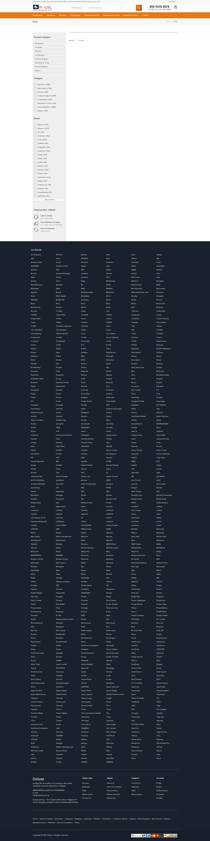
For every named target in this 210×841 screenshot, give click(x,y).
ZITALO (34, 762)
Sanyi (33, 649)
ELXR (83, 379)
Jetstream (60, 480)
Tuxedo (59, 721)
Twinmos (110, 721)
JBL (132, 476)
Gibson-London (37, 420)
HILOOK (109, 446)
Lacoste (109, 506)
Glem (108, 420)
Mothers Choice (37, 559)
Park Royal (135, 589)
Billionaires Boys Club (139, 292)
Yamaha (59, 754)
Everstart (110, 390)
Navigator (60, 566)
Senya (83, 657)
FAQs (84, 790)
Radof (83, 619)
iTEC (58, 473)
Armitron (84, 273)
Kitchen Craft (111, 499)
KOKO (133, 503)
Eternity (84, 386)
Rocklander (60, 634)
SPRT (158, 679)
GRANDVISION (162, 424)
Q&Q (83, 615)
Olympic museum (63, 582)
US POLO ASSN (137, 724)
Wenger (59, 743)
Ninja (58, 574)
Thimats (59, 706)
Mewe (58, 548)
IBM (57, 461)
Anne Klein (160, 266)
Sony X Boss (36, 679)
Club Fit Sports (62, 333)
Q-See (58, 615)
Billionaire (110, 292)
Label (83, 506)
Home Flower (136, 450)
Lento (133, 514)
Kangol (134, 488)
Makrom (109, 533)
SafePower (135, 642)
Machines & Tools (111, 15)
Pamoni (59, 589)
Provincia (59, 612)
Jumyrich (109, 484)
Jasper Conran (112, 476)
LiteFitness (60, 521)
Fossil (58, 401)
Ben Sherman (136, 288)
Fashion (109, 394)
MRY (158, 559)
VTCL (158, 736)
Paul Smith (60, 593)
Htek (83, 458)
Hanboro (159, 431)
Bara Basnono (36, 285)
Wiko (83, 747)
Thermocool (36, 706)
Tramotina (85, 717)
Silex (158, 660)
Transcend (135, 717)
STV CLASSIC (136, 683)
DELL (83, 356)
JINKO (108, 480)
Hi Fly (158, 442)
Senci (33, 657)
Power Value (161, 604)
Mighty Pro (85, 551)
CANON (34, 315)
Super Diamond (112, 687)
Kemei (83, 495)
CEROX (109, 322)
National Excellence (139, 563)
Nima (33, 574)
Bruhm (83, 307)
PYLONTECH (161, 612)
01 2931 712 (153, 9)
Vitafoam (35, 736)
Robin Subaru (86, 630)
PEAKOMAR (85, 593)
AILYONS (84, 258)
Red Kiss (134, 623)
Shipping (78, 819)
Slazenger (110, 668)
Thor (108, 706)
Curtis (108, 341)
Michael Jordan (112, 548)
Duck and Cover (137, 367)
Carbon (109, 315)
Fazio (133, 394)
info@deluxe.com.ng (41, 795)
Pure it (133, 612)
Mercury (34, 548)
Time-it (59, 709)
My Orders (59, 819)
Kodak (108, 503)
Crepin (159, 337)
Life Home (135, 518)
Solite (33, 675)
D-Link (108, 345)
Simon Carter (61, 664)
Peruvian (34, 597)
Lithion (83, 521)
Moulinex (109, 559)
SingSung (135, 664)
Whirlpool (35, 747)
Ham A (134, 431)
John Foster (136, 480)
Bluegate (160, 296)
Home (168, 21)
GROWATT (85, 427)
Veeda (159, 728)
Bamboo (134, 281)
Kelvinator (35, 495)
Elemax (84, 375)
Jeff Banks (160, 476)
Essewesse (60, 386)
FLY (32, 401)
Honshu (84, 454)
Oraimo (159, 582)
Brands (167, 819)
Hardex (34, 439)
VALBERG (85, 728)
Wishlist (159, 798)
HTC (57, 458)
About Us (110, 783)
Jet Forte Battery (37, 480)
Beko (58, 288)
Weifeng (159, 739)
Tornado (134, 713)
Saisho (33, 645)
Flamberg (135, 397)
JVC (57, 488)
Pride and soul (112, 608)
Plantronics (160, 600)
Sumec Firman (162, 683)
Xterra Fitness (136, 751)
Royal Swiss (35, 642)
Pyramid (34, 615)
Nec (82, 566)
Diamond (110, 360)
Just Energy (35, 488)
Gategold (85, 412)
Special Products (39, 822)
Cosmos (134, 337)
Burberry (159, 307)
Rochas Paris (136, 630)
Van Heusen (111, 728)
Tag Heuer (160, 694)
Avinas (33, 281)
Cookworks (35, 337)
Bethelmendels (87, 292)
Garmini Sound (37, 412)
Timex (83, 709)
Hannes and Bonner (64, 435)
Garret (58, 412)
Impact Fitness (87, 465)
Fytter (83, 409)
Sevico (33, 660)
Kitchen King (161, 499)
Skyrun (33, 668)
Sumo (33, 687)
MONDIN (59, 555)
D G (82, 345)
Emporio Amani (62, 382)
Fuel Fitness (35, 409)
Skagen (159, 664)
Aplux (108, 270)
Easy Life (84, 371)
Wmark (159, 747)
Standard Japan (62, 683)
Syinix (133, 694)
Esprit (33, 386)
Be (82, 285)
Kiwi (57, 503)
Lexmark (59, 518)
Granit (33, 427)
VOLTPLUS (110, 736)
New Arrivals (157, 819)
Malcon (134, 533)
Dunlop (159, 367)
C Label (59, 311)
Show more (49, 199)
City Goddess (61, 330)
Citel (133, 326)
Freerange (160, 401)
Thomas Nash (86, 706)
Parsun (159, 589)
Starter (84, 683)
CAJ (107, 311)
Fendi (33, 397)
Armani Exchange (63, 273)
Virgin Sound (161, 732)
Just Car (134, 484)
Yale (32, 754)
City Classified (36, 330)
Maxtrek (34, 544)
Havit (133, 439)
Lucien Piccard (112, 525)
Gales (133, 409)
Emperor (34, 382)
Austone (84, 277)
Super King (160, 687)
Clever (108, 330)
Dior (57, 364)
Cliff (133, 330)
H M (57, 431)
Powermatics (36, 608)
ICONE (108, 461)
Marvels (109, 536)
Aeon (58, 258)
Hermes (59, 442)
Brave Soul (160, 303)
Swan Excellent (162, 690)
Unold (58, 724)
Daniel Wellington (163, 349)
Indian (158, 465)
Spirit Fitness (136, 679)
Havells (109, 439)
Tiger (158, 706)
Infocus (84, 469)
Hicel (33, 446)
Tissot (108, 709)
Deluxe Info (111, 798)
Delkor (58, 356)
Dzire (58, 371)
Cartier (109, 318)
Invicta (159, 469)
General (159, 412)
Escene (159, 382)
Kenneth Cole (136, 495)
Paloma (34, 589)
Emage (109, 379)
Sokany (109, 672)
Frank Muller (111, 401)
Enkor (83, 382)
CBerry (58, 322)
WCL (108, 739)
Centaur (84, 322)
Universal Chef (36, 724)
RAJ (107, 619)
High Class (60, 446)
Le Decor (109, 510)
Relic (33, 627)
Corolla (59, 337)
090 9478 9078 (159, 6)
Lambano (35, 510)
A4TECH (59, 255)
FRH (107, 405)
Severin (159, 657)
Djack (108, 364)
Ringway (159, 627)
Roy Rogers (110, 638)
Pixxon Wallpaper (138, 600)
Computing (75, 15)
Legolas (59, 514)
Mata (83, 540)
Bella (83, 288)
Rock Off (159, 630)
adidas (159, 255)
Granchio (109, 424)
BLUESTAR (60, 300)
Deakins (84, 352)
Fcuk (158, 394)
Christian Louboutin (63, 326)
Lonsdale (135, 521)
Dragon (59, 367)
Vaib (58, 728)
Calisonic (135, 311)
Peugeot (59, 597)
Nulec (158, 574)
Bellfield (109, 288)
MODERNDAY (36, 555)
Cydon (33, 345)
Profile (158, 783)
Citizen (159, 326)
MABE (108, 529)
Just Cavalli (160, 484)
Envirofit (109, 382)
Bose (33, 303)
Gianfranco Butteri (138, 416)
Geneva (84, 416)
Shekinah (84, 660)
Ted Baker (135, 702)
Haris (58, 439)
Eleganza (60, 375)
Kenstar (34, 499)
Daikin (58, 349)
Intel (133, 469)
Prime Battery (161, 608)
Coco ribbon (111, 333)
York (158, 754)
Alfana (134, 258)
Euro (108, 386)
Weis (33, 743)
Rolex (83, 634)
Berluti (58, 292)
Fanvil (58, 394)
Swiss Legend (86, 694)
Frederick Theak (137, 401)
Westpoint (135, 743)
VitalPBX (59, 736)
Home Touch (161, 450)
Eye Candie (135, 390)
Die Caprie (135, 360)
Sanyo (58, 649)
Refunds (51, 822)
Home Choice (111, 450)
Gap (158, 409)
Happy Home (111, 435)
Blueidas (34, 300)
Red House (110, 623)
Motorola (84, 559)
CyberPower (161, 341)
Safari (108, 642)
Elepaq (109, 375)
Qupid (33, 619)
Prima (133, 608)
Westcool (110, 743)
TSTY (33, 721)
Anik (108, 266)
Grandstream (136, 424)
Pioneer (59, 600)
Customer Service (120, 819)
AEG (32, 258)
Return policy (87, 794)
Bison (33, 296)
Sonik (108, 675)
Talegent (34, 698)
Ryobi (83, 642)
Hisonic (159, 446)
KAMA (108, 488)
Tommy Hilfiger (37, 713)
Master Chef (161, 536)
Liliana (159, 518)
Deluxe (134, 356)
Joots (158, 480)
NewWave (35, 570)
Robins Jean (111, 630)
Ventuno (34, 732)
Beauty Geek (136, 285)
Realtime (59, 623)
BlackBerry (85, 296)
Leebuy (159, 510)
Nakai (83, 563)
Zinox (158, 758)
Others (145, 15)
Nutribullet (85, 578)
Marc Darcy (35, 536)
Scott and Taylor (37, 653)
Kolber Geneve (162, 503)
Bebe (158, 285)
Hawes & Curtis (162, 439)
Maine (33, 533)
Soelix (83, 672)
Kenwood (60, 499)
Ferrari (58, 397)
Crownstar (85, 341)
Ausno (58, 277)
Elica (133, 375)
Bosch (133, 300)
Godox (33, 424)
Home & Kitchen (131, 15)
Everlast (59, 390)
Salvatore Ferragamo (89, 645)
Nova (133, 574)
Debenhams (111, 352)
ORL (57, 585)
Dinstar (34, 364)
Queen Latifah (162, 615)
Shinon (134, 660)
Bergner (34, 292)
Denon (159, 356)
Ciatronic (84, 326)
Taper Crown (86, 698)
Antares (34, 270)
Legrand (84, 514)
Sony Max (160, 675)
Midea (58, 551)
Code (133, 333)
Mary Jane (135, 536)
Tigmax (34, 709)
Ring (133, 627)
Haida (108, 431)
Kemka (109, 495)
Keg (157, 491)
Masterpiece (36, 540)
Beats (108, 285)
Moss (158, 555)
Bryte (108, 307)
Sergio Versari (137, 657)
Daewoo (159, 345)
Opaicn (109, 582)
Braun (133, 303)
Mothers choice (62, 559)
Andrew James (62, 266)
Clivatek (159, 330)
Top (107, 713)
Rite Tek (34, 630)
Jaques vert (85, 476)
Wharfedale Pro (163, 743)
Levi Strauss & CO (38, 518)
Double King (35, 367)
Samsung (110, 645)
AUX (108, 277)
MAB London (86, 529)
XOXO (83, 751)
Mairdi (58, 533)
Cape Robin (60, 315)
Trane (108, 717)
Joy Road (59, 484)
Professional (36, 612)
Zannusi (59, 758)
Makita (83, 533)
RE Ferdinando (37, 623)
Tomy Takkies (61, 713)
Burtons (34, 311)
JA (107, 473)
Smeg (158, 668)
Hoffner (59, 450)
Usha (158, 724)
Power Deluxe (136, 604)
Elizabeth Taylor (37, 379)
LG (82, 518)
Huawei (109, 458)
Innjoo (108, 469)
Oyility (133, 585)
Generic (34, 416)
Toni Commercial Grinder (91, 713)
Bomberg (84, 300)
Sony (133, 675)
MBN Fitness (111, 544)
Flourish (159, 397)
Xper (108, 751)
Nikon (158, 570)
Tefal (158, 702)
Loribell (33, 525)
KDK (82, 491)
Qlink (108, 615)
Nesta (108, 566)
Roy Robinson (86, 638)
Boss (58, 303)
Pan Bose (85, 589)
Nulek (33, 578)
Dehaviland (135, 352)
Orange (34, 585)
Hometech (35, 454)
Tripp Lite (160, 717)
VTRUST (34, 739)
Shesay (109, 660)
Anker (133, 266)
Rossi (133, 634)
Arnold (109, 273)
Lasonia (84, 510)
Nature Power (162, 563)
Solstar (84, 675)
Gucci (158, 427)
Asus (158, 273)
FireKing (84, 397)
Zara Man (110, 758)
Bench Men (160, 288)
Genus (108, 416)
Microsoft (34, 551)
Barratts (59, 285)
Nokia (83, 574)
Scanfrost (135, 649)
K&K (82, 488)
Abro (108, 255)
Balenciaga (110, 281)
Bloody (134, 296)
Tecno (108, 702)
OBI (157, 578)
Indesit (134, 465)
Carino (159, 315)
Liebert (109, 518)
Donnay (159, 364)
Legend (34, 514)
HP (32, 458)
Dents (33, 360)
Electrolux (160, 371)
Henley (33, 442)
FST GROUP (161, 405)
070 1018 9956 (165, 9)
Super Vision (86, 690)
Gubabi (134, 427)
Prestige (84, 608)
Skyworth (85, 668)
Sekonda (160, 653)
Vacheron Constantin (39, 728)
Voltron (134, 736)
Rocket (33, 634)
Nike (133, 570)
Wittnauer (135, 747)
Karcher (159, 488)
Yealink (84, 754)
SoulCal (59, 679)
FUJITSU (59, 409)
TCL (157, 698)
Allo (157, 258)
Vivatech (84, 736)
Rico (108, 627)
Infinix (58, 469)
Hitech (33, 450)
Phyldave (160, 597)
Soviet (108, 679)
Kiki (82, 499)
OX (107, 585)
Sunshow (59, 687)
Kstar (33, 506)
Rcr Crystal (160, 619)
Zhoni (133, 758)
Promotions (106, 819)
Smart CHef (136, 668)
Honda (58, 454)
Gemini (134, 412)
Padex (159, 585)
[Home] (42, 7)
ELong (58, 379)
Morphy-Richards (138, 555)
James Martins (36, 476)
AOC (58, 270)
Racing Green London (64, 619)
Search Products (46, 819)
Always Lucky (36, 262)
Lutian (158, 525)
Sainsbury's (160, 642)
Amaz (58, 262)
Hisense (134, 446)
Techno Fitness (37, 702)
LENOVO (109, 514)
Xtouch (159, 751)
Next (58, 570)
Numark (59, 578)
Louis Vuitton (61, 525)
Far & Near (85, 394)
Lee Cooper (136, 510)
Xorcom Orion (61, 751)
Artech (134, 273)
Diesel (158, 360)
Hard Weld (160, 435)
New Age (135, 566)
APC (83, 270)
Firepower (110, 397)
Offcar (33, 582)
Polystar (84, 604)
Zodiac (59, 762)
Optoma (134, 582)
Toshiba (159, 713)
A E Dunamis (36, 255)
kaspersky (60, 491)
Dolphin (134, 364)
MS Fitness (35, 563)
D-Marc (134, 345)
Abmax (84, 255)
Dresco (84, 367)
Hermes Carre (86, 442)
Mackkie (134, 529)
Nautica (34, 566)
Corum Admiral (112, 337)
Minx (108, 551)
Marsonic (84, 536)
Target (109, 698)
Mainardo (160, 529)
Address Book (162, 790)
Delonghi (109, 356)
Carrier (58, 318)
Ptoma (84, 612)
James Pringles (62, 476)
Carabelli (84, 315)
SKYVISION (60, 668)
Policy (77, 822)
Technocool (60, 702)
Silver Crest (35, 664)
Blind (108, 296)
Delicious (34, 356)
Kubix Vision (61, 506)
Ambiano (110, 262)
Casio (33, 322)
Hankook (34, 435)
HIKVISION (85, 446)
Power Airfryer (112, 604)
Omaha (84, 582)
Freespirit (34, 405)
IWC (83, 473)
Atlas (33, 277)
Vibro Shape (111, 732)
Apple (133, 270)
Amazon (84, 262)
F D (157, 390)
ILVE (158, 461)
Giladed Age (61, 420)
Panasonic (110, 589)
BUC (133, 307)
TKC (133, 709)
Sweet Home (61, 694)
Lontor (159, 521)
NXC (108, 578)
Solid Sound (161, 672)
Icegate (84, 461)
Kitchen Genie (136, 499)
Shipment (86, 787)
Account (85, 783)
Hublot (134, 458)
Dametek (135, 349)
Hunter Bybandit (37, 461)
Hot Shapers (111, 454)
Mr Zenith (135, 559)
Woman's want (37, 751)
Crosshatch (60, 341)
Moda (158, 551)
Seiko (133, 653)
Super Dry (135, 687)
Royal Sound (161, 638)
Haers (83, 431)
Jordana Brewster (38, 484)
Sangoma (160, 645)
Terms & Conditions (65, 822)
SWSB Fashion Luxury (115, 694)
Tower (58, 717)
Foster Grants (86, 401)
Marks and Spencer (63, 536)
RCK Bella (135, 619)
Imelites (59, 465)
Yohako (134, 754)
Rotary (159, 634)
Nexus (83, 570)
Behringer (35, 288)
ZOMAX (84, 762)
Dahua (33, 349)
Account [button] (172, 1)
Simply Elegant (87, 664)
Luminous (135, 525)
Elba (133, 371)
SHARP (59, 660)
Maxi (133, 540)
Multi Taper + (61, 563)
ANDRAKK (35, 266)
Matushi (109, 540)
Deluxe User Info (113, 794)
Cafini (83, 311)
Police (33, 604)
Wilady (109, 747)
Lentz (158, 514)
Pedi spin (135, 593)
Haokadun (85, 435)
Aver (158, 277)
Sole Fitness (136, 672)
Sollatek (59, 675)
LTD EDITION (86, 525)
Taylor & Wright (137, 698)
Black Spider (61, 296)
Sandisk (134, 645)
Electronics (38, 15)
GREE (58, 427)
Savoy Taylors (112, 649)
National (109, 563)
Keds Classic (136, 491)
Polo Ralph (60, 604)
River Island (60, 630)
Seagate (59, 653)
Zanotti (84, 758)
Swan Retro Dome (38, 694)
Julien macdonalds (88, 484)
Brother (59, 307)
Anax (158, 262)
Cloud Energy (36, 333)
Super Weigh (111, 690)
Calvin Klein (160, 311)
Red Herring (86, 623)
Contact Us (86, 798)
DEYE (83, 360)
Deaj (58, 352)
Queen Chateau (137, 615)
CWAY (134, 341)
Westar (84, 743)
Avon (58, 281)
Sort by (71, 40)
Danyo (33, 352)
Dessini (59, 360)
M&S (58, 529)
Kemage (59, 495)
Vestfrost (84, 732)
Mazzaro (84, 544)
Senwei (59, 657)
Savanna (84, 649)
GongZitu (59, 424)
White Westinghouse (64, 747)
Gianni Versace (162, 416)
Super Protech (36, 690)
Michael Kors (136, 548)
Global (133, 420)
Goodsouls (85, 424)
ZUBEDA (109, 762)
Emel (133, 379)
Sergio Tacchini (112, 657)
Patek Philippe (36, 593)
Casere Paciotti (162, 318)
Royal (133, 638)
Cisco (108, 326)
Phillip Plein (135, 597)
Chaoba (134, 322)
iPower (33, 473)
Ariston (159, 270)
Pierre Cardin (36, 600)
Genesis (59, 416)
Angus (83, 266)
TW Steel (85, 721)
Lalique (159, 506)
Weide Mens (136, 739)
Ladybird (134, 506)
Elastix (108, 371)
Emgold (159, 379)
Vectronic (135, 728)
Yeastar (109, 754)
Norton (109, 574)
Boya (83, 303)
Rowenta (59, 638)
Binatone (160, 292)
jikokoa (84, 480)
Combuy (159, 333)
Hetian (134, 442)
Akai (108, 258)
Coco (83, 333)
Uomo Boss (85, 724)
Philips (108, 597)
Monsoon (84, 555)
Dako (108, 349)
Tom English (161, 709)
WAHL (58, 739)
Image (33, 465)
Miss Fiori (135, 551)
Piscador (84, 600)
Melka (158, 544)
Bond (108, 300)
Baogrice (160, 281)
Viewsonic (135, 732)
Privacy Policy (112, 790)
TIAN (133, 706)
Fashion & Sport (91, 15)
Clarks (83, 330)
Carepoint (135, 315)
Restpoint (60, 627)
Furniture (51, 15)
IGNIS (133, 461)
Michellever (160, 548)
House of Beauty (163, 454)
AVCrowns (135, 277)
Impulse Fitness (112, 465)
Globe (158, 420)
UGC (133, 721)
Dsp (107, 367)
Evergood (35, 390)
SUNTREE (85, 687)
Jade (158, 473)
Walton (84, 739)
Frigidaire (135, 405)
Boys (108, 303)
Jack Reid (135, 473)
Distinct (84, 364)
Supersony (135, 690)
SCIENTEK (160, 649)
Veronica (59, 732)
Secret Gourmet (87, 653)
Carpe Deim (35, 318)
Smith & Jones (36, 672)
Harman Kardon (87, 439)
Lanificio (59, 510)
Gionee (84, 420)
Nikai (108, 570)
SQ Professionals (38, 683)
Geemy (109, 412)
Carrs (83, 318)
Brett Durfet (35, 307)
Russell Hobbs (61, 642)
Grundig (109, 427)
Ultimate (159, 721)
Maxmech (160, 540)
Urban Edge (111, 724)
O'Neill (133, 578)
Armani (34, 273)
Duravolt (34, 371)
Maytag (59, 544)
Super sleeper (61, 690)
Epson (133, 382)
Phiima (84, 597)
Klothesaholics (86, 503)
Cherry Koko (161, 322)
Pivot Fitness (111, 600)
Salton (58, 645)
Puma (108, 612)
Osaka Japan (86, 585)
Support (133, 819)
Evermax (84, 390)
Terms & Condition (114, 787)
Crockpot (34, 341)
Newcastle (160, 566)
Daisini (83, 349)
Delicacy (159, 352)
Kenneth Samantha (164, 495)
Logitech (109, 521)
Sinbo (108, 664)
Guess (33, 431)
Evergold (159, 386)
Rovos (33, 638)
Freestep (59, 405)
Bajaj (83, 281)
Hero (108, 442)
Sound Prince (86, 679)
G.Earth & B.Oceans (114, 409)
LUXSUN (34, 529)
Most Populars (144, 819)
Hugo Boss (160, 458)
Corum (84, 337)
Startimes (110, 683)
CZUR (58, 345)
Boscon (159, 300)
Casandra (135, 318)
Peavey (109, 593)
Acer (133, 255)
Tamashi (59, 698)
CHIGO (33, 326)
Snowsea (60, 672)
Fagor (33, 394)
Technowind (86, 702)
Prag (58, 608)
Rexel (83, 627)
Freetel (84, 405)
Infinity (33, 469)
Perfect (159, 593)
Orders (159, 787)
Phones (62, 15)
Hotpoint (134, 454)
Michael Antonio (87, 548)
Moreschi (109, 555)
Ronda (109, 634)
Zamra (33, 758)
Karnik (33, 491)
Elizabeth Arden (162, 375)
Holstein (84, 450)
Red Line (159, 623)
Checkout (69, 819)
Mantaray (160, 533)
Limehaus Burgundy (39, 521)
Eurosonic (135, 386)
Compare (160, 794)
